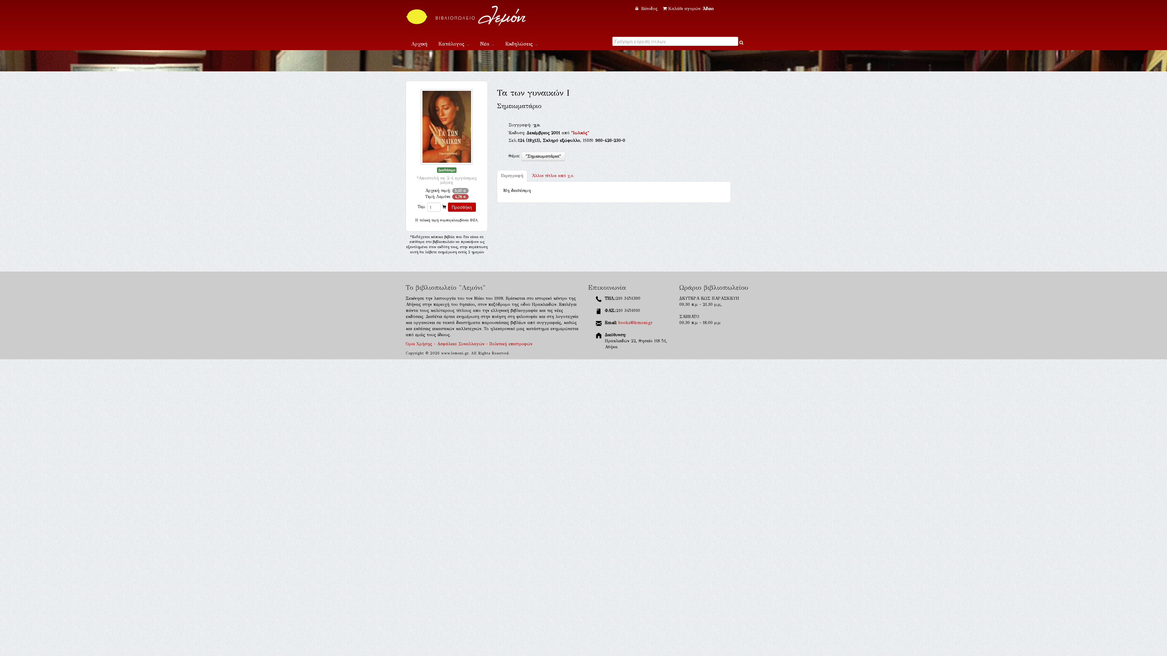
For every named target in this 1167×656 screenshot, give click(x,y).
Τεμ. (422, 206)
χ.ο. (553, 175)
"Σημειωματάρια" (543, 156)
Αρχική (419, 44)
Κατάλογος (452, 44)
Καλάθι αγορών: (691, 8)
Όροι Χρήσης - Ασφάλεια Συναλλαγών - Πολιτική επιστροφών (469, 344)
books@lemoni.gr (635, 322)
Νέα (485, 44)
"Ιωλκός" (580, 132)
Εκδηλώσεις (520, 44)
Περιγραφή (512, 175)
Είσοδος (649, 8)
